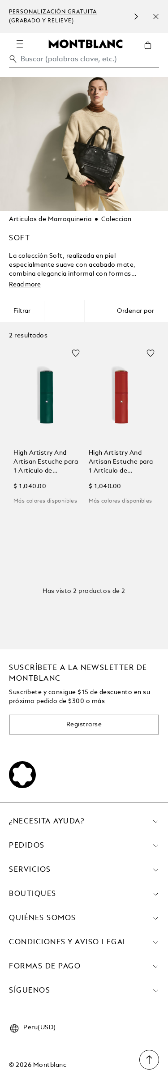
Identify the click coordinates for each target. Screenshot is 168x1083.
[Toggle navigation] (19, 44)
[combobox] (84, 61)
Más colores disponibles (45, 501)
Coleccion (116, 219)
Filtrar (21, 311)
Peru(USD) (39, 1027)
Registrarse (84, 724)
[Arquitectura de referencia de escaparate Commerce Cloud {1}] (86, 43)
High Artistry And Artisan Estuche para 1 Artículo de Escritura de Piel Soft (45, 462)
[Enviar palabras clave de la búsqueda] (13, 59)
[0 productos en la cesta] (151, 52)
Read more (25, 284)
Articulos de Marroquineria (50, 219)
